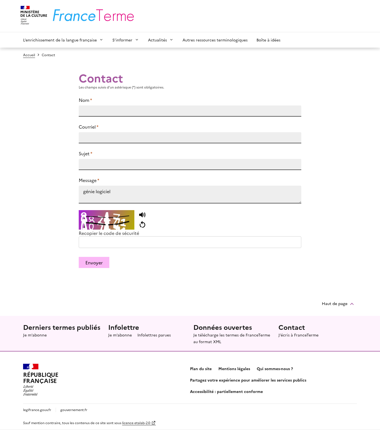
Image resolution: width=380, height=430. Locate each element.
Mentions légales (234, 368)
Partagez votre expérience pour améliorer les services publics (248, 380)
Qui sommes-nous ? (275, 368)
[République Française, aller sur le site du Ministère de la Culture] (33, 16)
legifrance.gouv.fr (37, 409)
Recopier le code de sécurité (109, 233)
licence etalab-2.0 (136, 422)
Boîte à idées (268, 40)
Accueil (29, 54)
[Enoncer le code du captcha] (142, 215)
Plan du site (201, 368)
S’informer (122, 40)
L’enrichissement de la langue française (60, 40)
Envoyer (94, 262)
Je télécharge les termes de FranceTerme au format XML (231, 338)
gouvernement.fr (73, 409)
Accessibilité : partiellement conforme (226, 391)
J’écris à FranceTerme (298, 335)
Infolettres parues (154, 335)
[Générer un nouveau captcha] (142, 224)
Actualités (157, 40)
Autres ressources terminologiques (215, 40)
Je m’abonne (35, 335)
